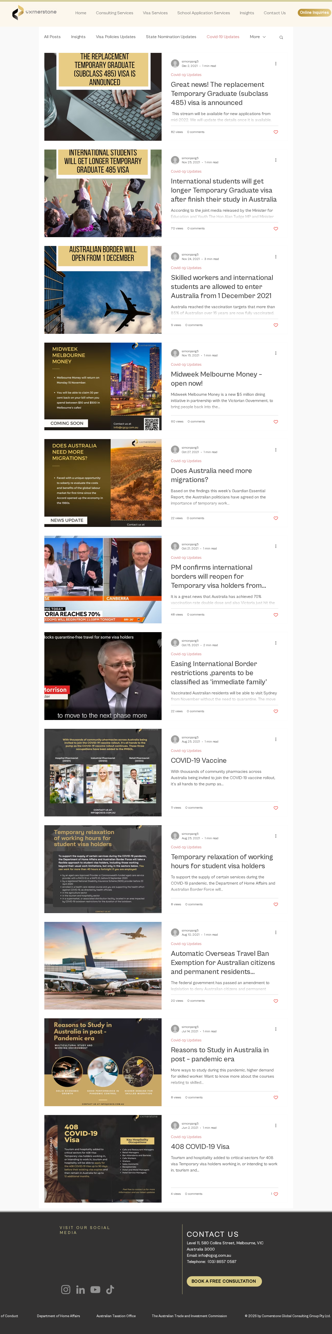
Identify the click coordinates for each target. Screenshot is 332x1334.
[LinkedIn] (80, 1289)
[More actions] (277, 63)
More (255, 36)
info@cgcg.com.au (214, 1255)
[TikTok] (110, 1289)
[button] (281, 37)
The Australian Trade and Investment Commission (189, 1316)
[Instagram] (66, 1289)
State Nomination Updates (171, 36)
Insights (78, 36)
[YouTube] (95, 1289)
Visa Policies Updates (116, 36)
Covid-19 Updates (223, 36)
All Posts (52, 36)
